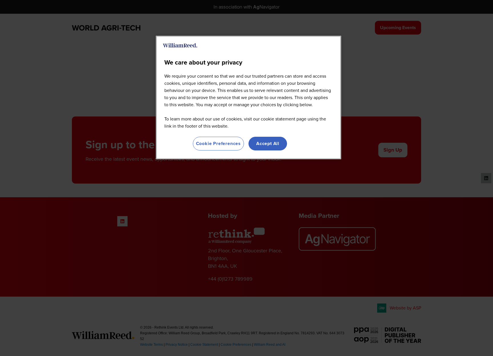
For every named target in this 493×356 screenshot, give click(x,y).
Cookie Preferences (218, 143)
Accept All (267, 143)
